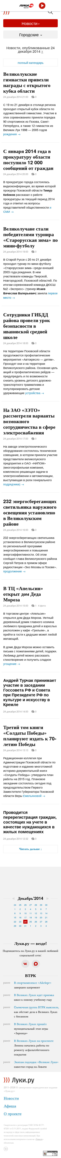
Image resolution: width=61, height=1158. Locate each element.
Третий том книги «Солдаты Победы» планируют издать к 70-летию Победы (29, 735)
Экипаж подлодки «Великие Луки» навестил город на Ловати (36, 1064)
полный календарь (30, 62)
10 (25, 913)
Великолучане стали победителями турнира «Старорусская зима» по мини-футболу (30, 237)
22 (15, 921)
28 (36, 904)
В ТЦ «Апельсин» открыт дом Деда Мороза (23, 593)
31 (25, 925)
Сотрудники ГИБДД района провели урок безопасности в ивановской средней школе (26, 326)
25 (20, 904)
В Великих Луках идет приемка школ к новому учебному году (34, 997)
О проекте (12, 1113)
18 (30, 917)
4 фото (42, 605)
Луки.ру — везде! (30, 943)
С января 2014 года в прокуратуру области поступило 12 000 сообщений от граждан (28, 159)
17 (25, 917)
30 (46, 904)
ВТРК (30, 975)
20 (41, 917)
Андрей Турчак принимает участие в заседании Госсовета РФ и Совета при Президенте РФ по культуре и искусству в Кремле (29, 692)
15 (15, 917)
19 (36, 917)
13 (41, 913)
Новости (29, 23)
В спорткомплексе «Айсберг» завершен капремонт (32, 985)
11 (30, 913)
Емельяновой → (34, 796)
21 (46, 917)
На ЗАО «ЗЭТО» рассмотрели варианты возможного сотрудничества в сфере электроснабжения (29, 421)
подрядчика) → (13, 484)
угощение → (11, 664)
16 (20, 917)
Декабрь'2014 (30, 898)
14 (46, 913)
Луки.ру (39, 1139)
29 (41, 904)
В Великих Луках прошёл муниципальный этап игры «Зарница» (31, 1028)
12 (36, 913)
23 (20, 921)
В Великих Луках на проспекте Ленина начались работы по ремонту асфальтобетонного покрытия (34, 1047)
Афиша (10, 1106)
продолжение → (14, 571)
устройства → (34, 393)
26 (25, 904)
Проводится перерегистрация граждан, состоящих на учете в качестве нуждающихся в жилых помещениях (30, 822)
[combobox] (30, 34)
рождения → (11, 134)
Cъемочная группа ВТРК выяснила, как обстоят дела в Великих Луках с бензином (36, 1011)
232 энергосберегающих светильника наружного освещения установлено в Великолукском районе (29, 512)
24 (15, 904)
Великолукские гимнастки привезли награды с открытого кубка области (26, 82)
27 (30, 904)
